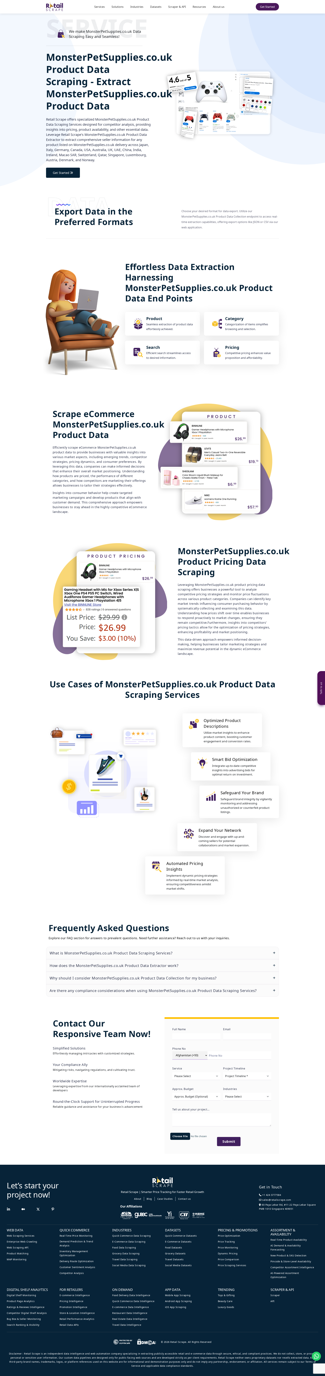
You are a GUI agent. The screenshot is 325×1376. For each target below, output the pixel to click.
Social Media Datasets (178, 1265)
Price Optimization (229, 1235)
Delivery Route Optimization (77, 1261)
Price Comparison (228, 1259)
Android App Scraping (178, 1301)
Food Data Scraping (124, 1247)
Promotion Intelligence (73, 1307)
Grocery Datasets (175, 1253)
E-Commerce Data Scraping (128, 1241)
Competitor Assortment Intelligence (292, 1267)
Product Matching (17, 1253)
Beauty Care (225, 1301)
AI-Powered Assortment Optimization (284, 1275)
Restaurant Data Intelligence (129, 1313)
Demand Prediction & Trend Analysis (76, 1243)
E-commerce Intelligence (75, 1295)
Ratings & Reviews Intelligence (25, 1307)
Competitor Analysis (72, 1273)
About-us (218, 7)
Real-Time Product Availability (288, 1239)
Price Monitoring (228, 1247)
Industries (136, 7)
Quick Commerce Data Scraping (131, 1235)
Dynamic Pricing (228, 1253)
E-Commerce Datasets (178, 1241)
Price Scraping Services (232, 1265)
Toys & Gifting (226, 1295)
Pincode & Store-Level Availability (290, 1261)
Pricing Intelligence (71, 1301)
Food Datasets (173, 1247)
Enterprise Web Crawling (22, 1241)
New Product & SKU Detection (288, 1255)
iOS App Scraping (175, 1307)
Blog (149, 1198)
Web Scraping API (17, 1247)
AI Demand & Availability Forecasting (285, 1247)
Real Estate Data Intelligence (129, 1319)
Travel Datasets (174, 1259)
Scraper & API (177, 7)
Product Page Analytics (21, 1301)
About (137, 1198)
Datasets (155, 7)
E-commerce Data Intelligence (130, 1307)
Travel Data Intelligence (126, 1324)
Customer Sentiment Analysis (77, 1267)
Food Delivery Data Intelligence (131, 1295)
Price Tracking (226, 1241)
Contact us (184, 1198)
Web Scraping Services (21, 1235)
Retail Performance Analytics (77, 1319)
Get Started (267, 7)
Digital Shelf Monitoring (21, 1295)
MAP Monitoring (16, 1259)
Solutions (118, 7)
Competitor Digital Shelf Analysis (27, 1313)
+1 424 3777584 (271, 1195)
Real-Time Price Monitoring (76, 1235)
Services (99, 7)
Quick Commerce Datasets (181, 1235)
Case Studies (165, 1198)
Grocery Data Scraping (126, 1253)
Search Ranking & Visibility (23, 1324)
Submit (228, 1141)
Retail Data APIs (69, 1324)
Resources (199, 7)
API (272, 1301)
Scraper (275, 1295)
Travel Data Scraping (124, 1259)
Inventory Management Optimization (74, 1253)
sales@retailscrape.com (276, 1199)
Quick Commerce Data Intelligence (133, 1301)
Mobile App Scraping (178, 1295)
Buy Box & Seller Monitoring (24, 1319)
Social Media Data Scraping (129, 1265)
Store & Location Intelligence (77, 1313)
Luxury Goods (226, 1307)
